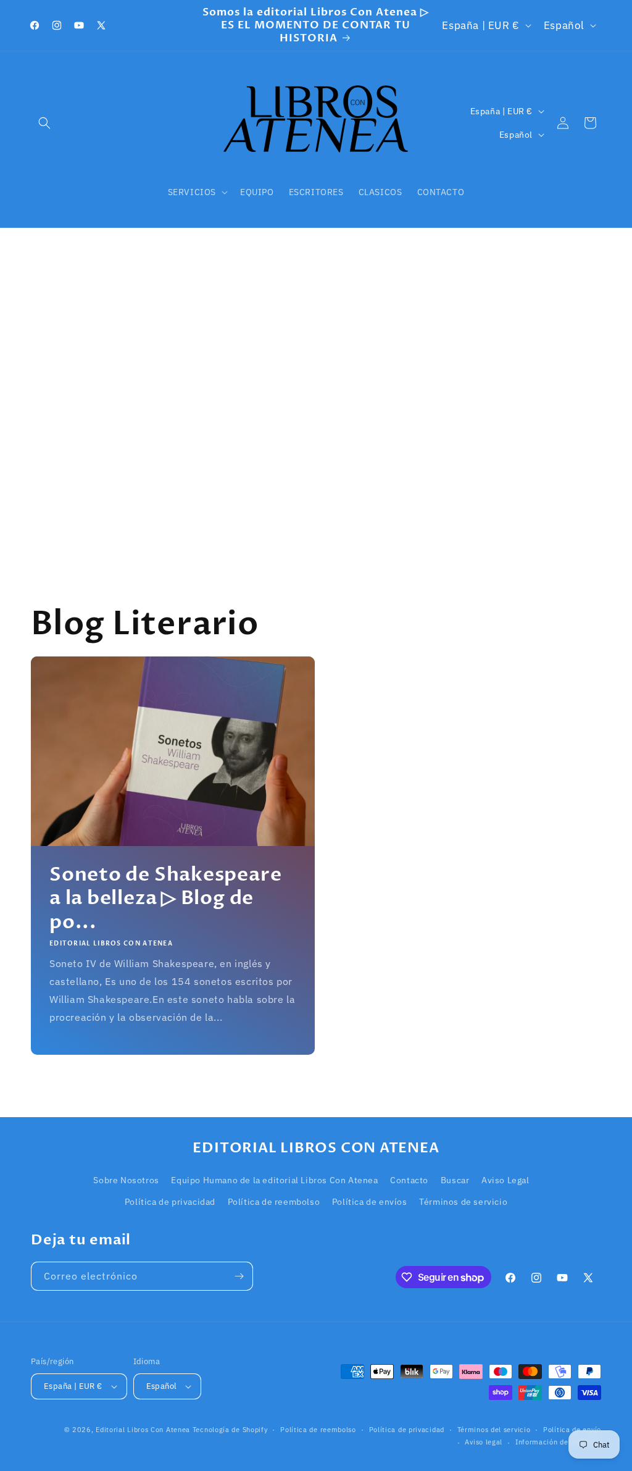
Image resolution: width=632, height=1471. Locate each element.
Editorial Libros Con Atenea (143, 1429)
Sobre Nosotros (126, 1180)
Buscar (455, 1180)
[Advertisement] (316, 382)
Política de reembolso (274, 1201)
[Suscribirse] (238, 1276)
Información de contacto (558, 1442)
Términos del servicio (494, 1429)
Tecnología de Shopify (230, 1429)
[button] (44, 122)
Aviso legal (483, 1442)
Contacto (409, 1180)
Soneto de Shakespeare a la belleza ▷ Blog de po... (165, 898)
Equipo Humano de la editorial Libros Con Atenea (274, 1180)
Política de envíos (369, 1201)
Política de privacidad (170, 1201)
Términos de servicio (463, 1201)
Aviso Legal (505, 1180)
